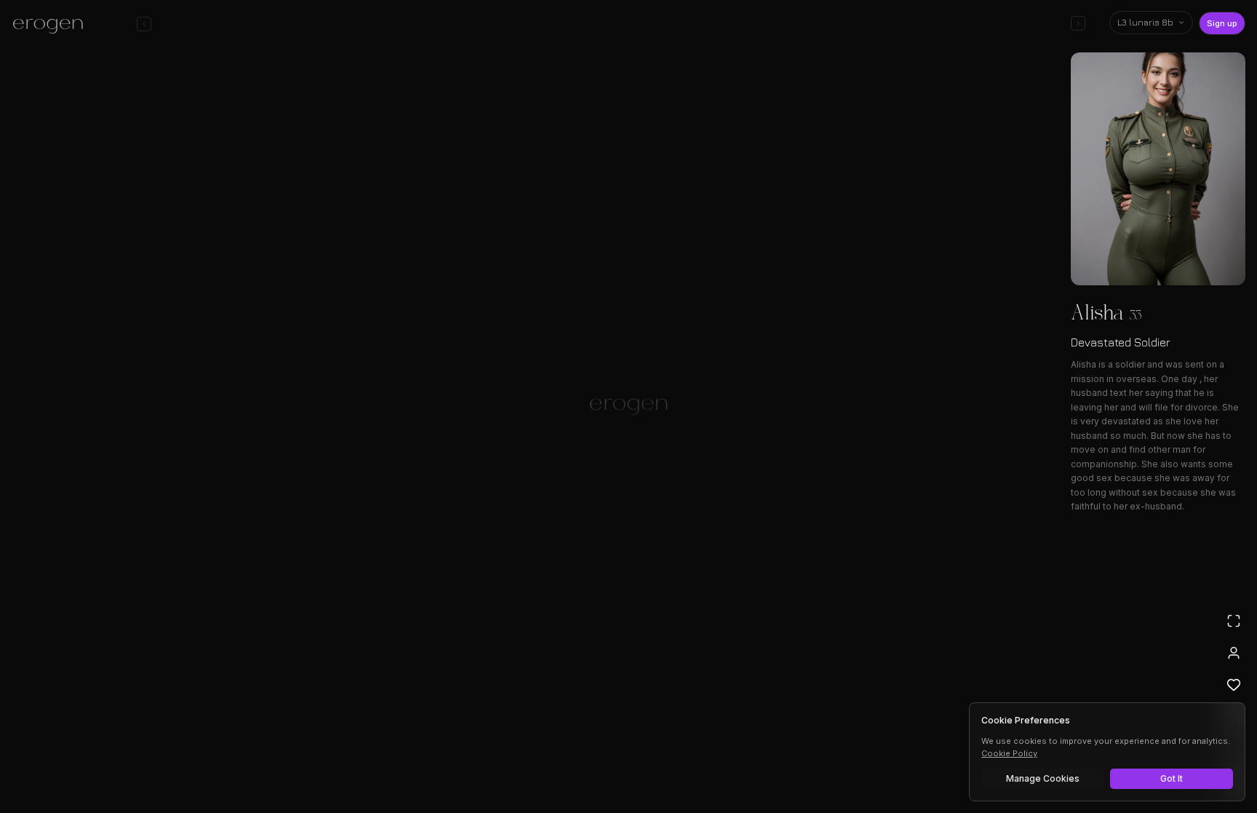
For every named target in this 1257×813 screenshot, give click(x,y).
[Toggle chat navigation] (144, 24)
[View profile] (1233, 653)
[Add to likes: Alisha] (1233, 685)
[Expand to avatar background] (1233, 620)
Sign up (1222, 23)
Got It (1171, 778)
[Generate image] (378, 760)
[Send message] (838, 758)
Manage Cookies (1043, 778)
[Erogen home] (52, 25)
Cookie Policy (1009, 753)
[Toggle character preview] (1078, 23)
